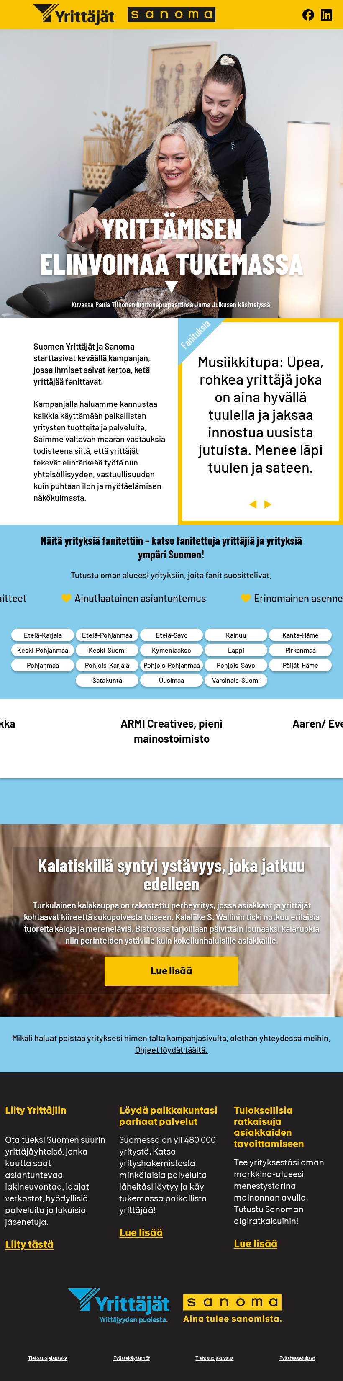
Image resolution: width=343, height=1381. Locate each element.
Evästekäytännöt (131, 1358)
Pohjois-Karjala (107, 665)
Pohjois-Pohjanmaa (171, 665)
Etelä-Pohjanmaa (107, 635)
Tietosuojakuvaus (214, 1358)
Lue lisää (171, 972)
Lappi (236, 650)
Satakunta (107, 680)
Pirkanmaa (300, 650)
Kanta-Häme (300, 635)
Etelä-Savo (172, 635)
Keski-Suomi (107, 650)
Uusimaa (171, 680)
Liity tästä (29, 1245)
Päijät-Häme (300, 665)
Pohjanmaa (43, 665)
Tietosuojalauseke (47, 1358)
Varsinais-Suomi (236, 680)
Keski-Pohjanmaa (42, 650)
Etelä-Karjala (43, 635)
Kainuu (236, 635)
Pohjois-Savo (236, 665)
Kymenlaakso (171, 650)
